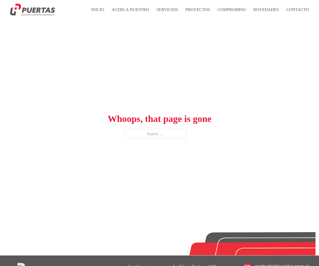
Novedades (266, 9)
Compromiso (231, 9)
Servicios (167, 9)
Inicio (97, 9)
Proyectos (197, 9)
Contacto (297, 9)
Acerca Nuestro (130, 9)
